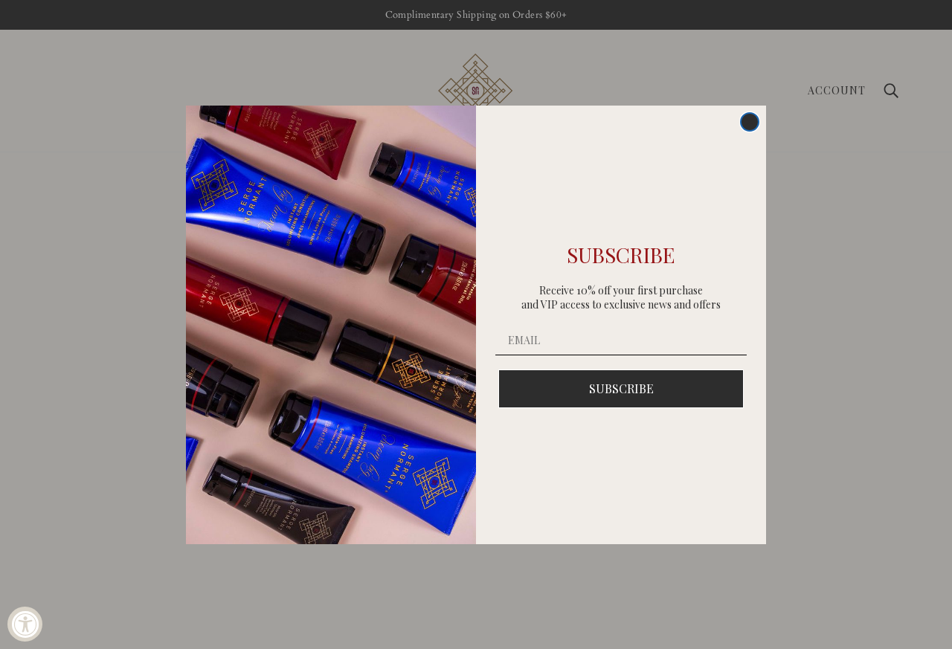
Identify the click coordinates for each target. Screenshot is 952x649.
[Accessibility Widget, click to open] (24, 624)
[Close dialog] (750, 122)
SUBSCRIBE (621, 388)
